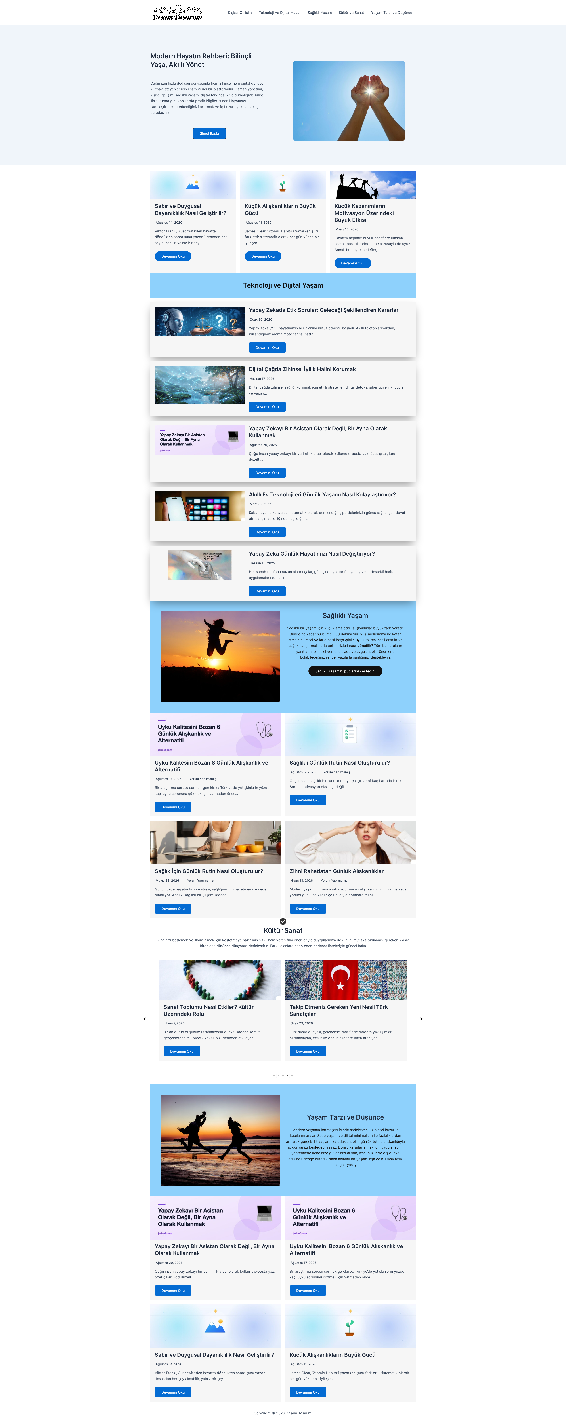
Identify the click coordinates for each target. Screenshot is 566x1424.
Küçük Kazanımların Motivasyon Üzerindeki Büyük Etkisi (364, 213)
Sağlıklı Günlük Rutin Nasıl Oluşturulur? (340, 762)
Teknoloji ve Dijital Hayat (280, 12)
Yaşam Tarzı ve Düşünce (391, 12)
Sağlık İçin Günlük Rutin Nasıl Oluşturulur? (209, 871)
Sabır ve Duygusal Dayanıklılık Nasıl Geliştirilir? (214, 1355)
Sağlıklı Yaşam (320, 12)
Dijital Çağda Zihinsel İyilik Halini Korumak (302, 369)
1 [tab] (274, 1075)
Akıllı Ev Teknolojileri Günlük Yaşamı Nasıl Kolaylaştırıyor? (322, 494)
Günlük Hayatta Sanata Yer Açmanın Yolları (345, 1007)
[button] (209, 133)
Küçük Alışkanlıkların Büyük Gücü (333, 1355)
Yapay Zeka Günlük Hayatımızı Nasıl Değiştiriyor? (312, 554)
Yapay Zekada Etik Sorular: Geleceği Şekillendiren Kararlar (324, 310)
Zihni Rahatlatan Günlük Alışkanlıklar (337, 871)
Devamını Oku (173, 256)
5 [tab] (292, 1075)
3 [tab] (283, 1075)
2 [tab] (278, 1075)
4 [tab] (287, 1075)
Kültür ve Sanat (351, 12)
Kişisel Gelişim (240, 12)
